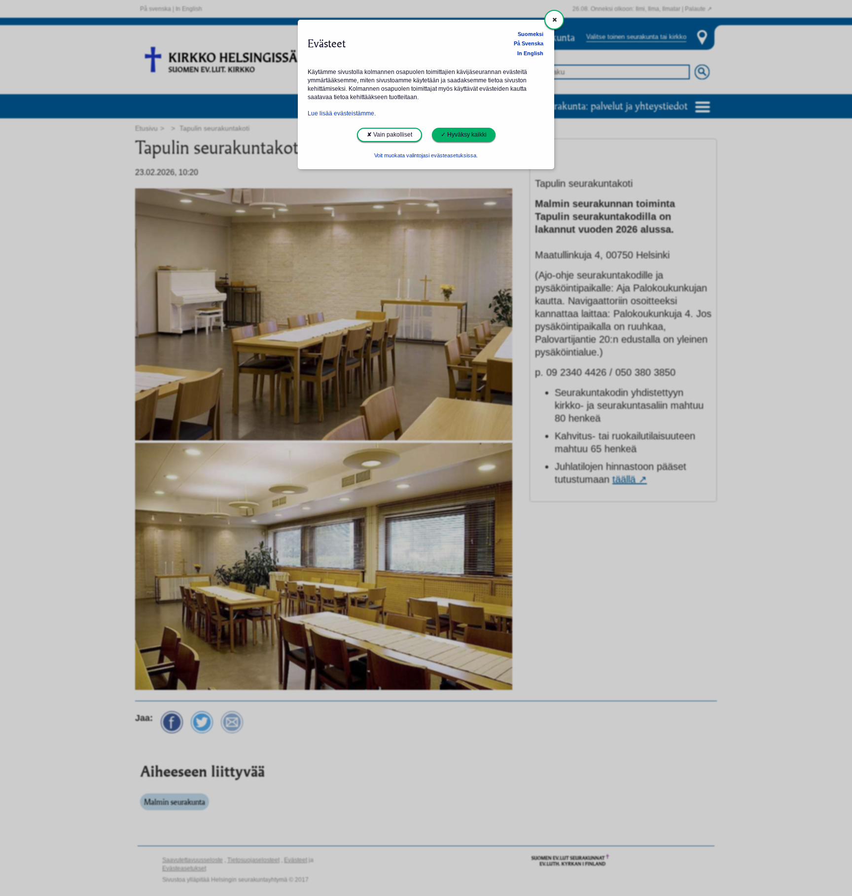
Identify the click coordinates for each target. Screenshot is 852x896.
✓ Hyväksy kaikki (464, 134)
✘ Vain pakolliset (389, 134)
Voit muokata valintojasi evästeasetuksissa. (426, 155)
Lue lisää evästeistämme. (342, 113)
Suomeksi (530, 34)
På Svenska (528, 43)
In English (530, 53)
